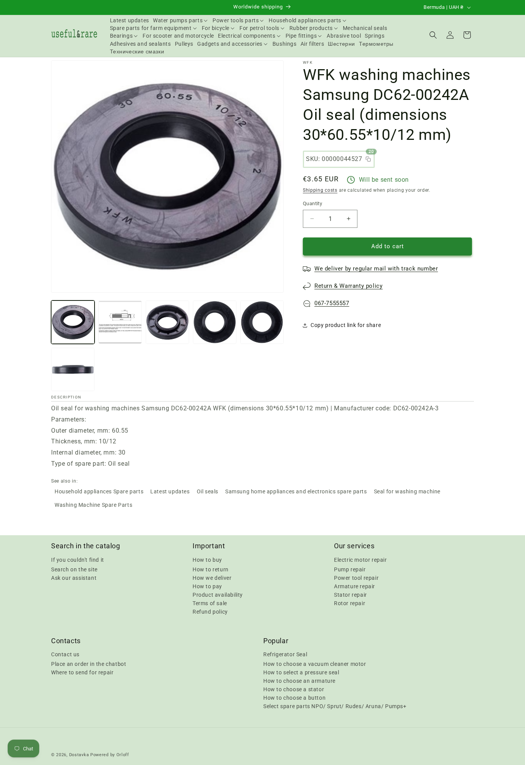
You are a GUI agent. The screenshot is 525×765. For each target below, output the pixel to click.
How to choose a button (294, 698)
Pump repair (350, 569)
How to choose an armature (299, 681)
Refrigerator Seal (285, 654)
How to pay (207, 586)
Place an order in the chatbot (88, 664)
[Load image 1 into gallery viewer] (73, 322)
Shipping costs (320, 190)
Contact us (65, 654)
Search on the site (74, 569)
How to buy (207, 559)
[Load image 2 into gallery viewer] (120, 322)
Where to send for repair (82, 672)
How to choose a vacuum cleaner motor (314, 664)
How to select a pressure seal (301, 672)
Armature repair (354, 586)
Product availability (218, 594)
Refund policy (210, 611)
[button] (181, 20)
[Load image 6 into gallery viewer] (73, 369)
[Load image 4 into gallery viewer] (214, 322)
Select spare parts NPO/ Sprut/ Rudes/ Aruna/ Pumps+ (335, 706)
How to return (211, 569)
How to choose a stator (293, 689)
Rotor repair (349, 603)
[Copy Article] (368, 159)
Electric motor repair (360, 559)
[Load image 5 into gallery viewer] (262, 322)
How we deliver (212, 577)
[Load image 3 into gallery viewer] (167, 322)
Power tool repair (356, 577)
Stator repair (350, 594)
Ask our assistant (73, 577)
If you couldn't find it (77, 559)
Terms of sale (210, 603)
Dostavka (79, 754)
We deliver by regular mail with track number (376, 268)
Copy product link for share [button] (346, 325)
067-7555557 (331, 303)
